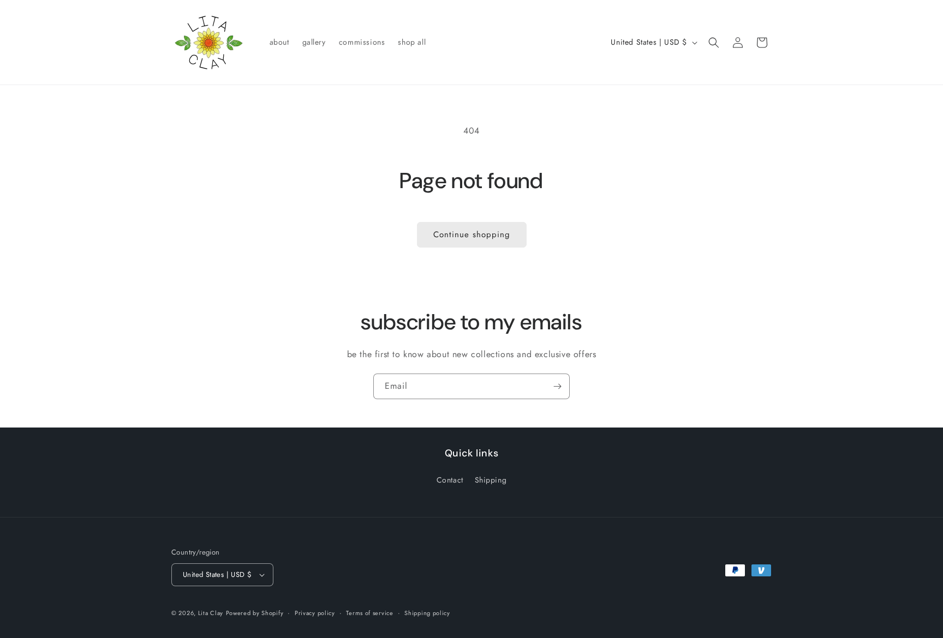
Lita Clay (210, 613)
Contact (450, 479)
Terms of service (369, 613)
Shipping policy (427, 613)
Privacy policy (315, 613)
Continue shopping (471, 234)
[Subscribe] (557, 386)
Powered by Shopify (255, 613)
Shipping (491, 479)
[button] (714, 43)
